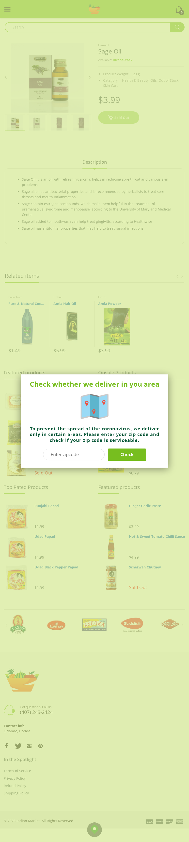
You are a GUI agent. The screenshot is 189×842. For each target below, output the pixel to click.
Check (127, 454)
